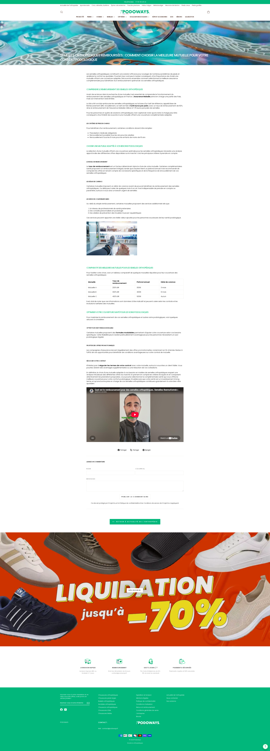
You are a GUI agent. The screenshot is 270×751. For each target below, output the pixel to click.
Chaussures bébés (105, 713)
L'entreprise (140, 713)
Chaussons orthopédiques (107, 707)
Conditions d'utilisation (144, 704)
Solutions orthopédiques (135, 743)
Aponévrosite (85, 5)
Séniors (179, 17)
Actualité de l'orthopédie (69, 5)
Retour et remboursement (145, 707)
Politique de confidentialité (129, 503)
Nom (88, 469)
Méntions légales (142, 698)
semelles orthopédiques (99, 74)
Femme (89, 17)
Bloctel (138, 717)
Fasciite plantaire (133, 5)
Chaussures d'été (104, 710)
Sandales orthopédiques (107, 704)
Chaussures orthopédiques (108, 695)
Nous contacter (172, 698)
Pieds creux (186, 5)
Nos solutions (171, 701)
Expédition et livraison (144, 695)
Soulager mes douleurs (139, 17)
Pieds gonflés (196, 5)
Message (90, 479)
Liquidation (189, 17)
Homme (99, 17)
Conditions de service (151, 503)
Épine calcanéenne (118, 5)
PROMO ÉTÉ (80, 17)
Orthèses (121, 17)
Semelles (110, 17)
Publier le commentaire (135, 497)
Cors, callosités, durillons (100, 5)
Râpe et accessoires (159, 17)
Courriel (140, 469)
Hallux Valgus (146, 5)
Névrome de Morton (172, 5)
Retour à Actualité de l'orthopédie (136, 522)
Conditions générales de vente (147, 710)
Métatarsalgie (158, 5)
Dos (171, 17)
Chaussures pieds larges (107, 698)
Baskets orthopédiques (106, 701)
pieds (175, 74)
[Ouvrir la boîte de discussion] (265, 747)
